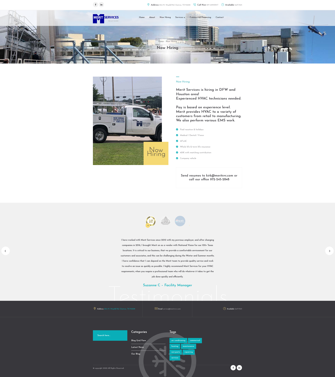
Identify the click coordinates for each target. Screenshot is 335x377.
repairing (189, 352)
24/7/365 (238, 5)
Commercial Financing (200, 17)
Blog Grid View (138, 341)
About (152, 17)
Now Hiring (165, 17)
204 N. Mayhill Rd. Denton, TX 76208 (174, 5)
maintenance (188, 346)
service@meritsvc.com (172, 309)
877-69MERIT (212, 5)
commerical (195, 341)
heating (174, 346)
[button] (5, 251)
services (174, 358)
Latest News (137, 347)
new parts (175, 352)
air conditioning (178, 341)
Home (142, 17)
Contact (220, 17)
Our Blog (135, 354)
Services (179, 17)
